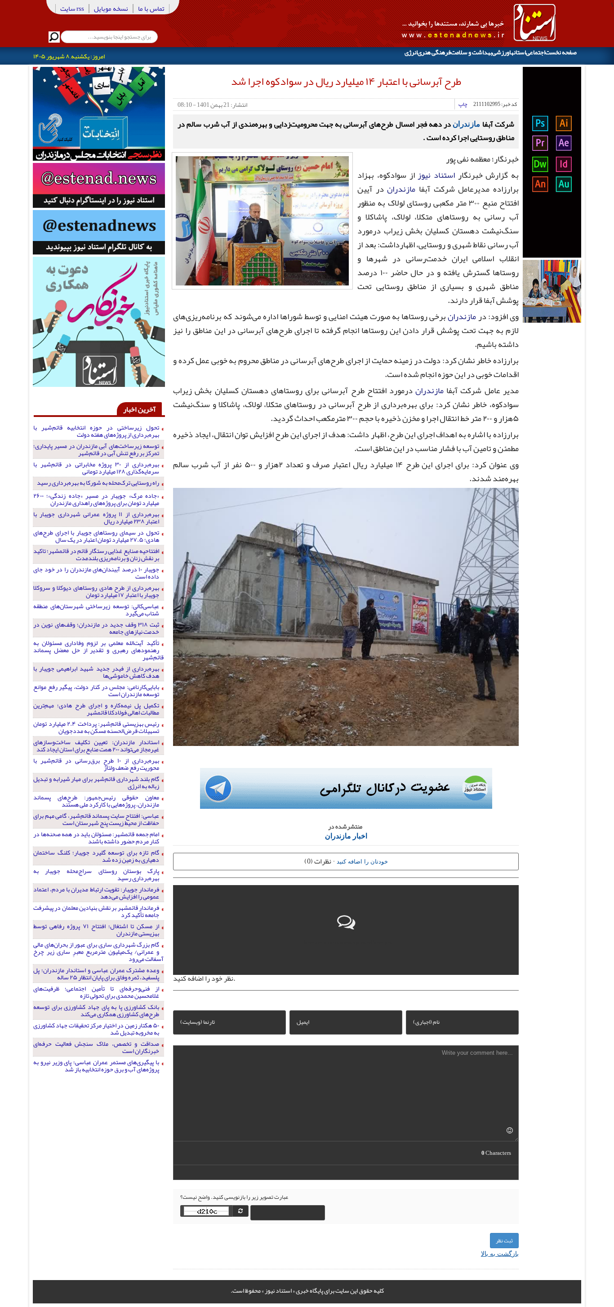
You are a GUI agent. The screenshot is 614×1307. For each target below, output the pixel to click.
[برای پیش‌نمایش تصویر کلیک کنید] (262, 219)
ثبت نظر (504, 1240)
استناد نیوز (436, 175)
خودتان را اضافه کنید (362, 861)
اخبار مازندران (346, 835)
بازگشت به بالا (500, 1253)
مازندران (466, 123)
